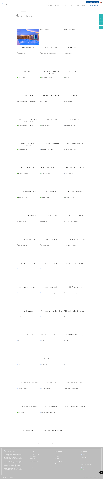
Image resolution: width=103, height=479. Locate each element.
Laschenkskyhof (51, 119)
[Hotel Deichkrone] (28, 37)
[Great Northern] (51, 229)
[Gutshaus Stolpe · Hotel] (28, 157)
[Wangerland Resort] (75, 37)
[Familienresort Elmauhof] (28, 396)
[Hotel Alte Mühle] (51, 372)
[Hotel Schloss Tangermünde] (28, 372)
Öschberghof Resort (51, 263)
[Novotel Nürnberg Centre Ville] (28, 276)
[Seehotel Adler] (28, 348)
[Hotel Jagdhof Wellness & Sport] (51, 157)
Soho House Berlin (51, 287)
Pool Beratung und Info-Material (92, 2)
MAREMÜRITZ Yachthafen (74, 215)
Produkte (50, 5)
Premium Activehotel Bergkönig (51, 311)
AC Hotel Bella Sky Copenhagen (74, 311)
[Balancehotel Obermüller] (75, 133)
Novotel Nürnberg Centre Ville (28, 287)
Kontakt (84, 5)
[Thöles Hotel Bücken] (51, 37)
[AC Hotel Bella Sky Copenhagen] (75, 300)
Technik (65, 5)
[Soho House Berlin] (51, 276)
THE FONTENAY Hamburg (74, 335)
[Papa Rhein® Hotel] (28, 229)
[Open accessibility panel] (101, 472)
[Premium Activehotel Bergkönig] (51, 300)
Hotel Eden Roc (28, 430)
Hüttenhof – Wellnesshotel (75, 167)
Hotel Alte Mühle (51, 383)
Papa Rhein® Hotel (28, 239)
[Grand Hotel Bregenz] (75, 181)
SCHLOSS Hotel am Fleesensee (51, 335)
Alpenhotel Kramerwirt (28, 191)
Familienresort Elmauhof (28, 407)
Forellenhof (75, 95)
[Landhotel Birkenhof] (28, 252)
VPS (71, 5)
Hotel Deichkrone (28, 47)
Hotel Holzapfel (28, 95)
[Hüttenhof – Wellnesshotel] (75, 157)
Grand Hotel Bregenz (75, 191)
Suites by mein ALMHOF (28, 215)
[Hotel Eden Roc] (28, 420)
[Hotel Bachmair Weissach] (75, 372)
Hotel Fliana (75, 359)
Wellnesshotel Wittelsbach (51, 95)
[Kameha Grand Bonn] (28, 324)
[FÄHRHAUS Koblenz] (51, 205)
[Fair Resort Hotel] (75, 108)
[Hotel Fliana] (75, 348)
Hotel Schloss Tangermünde (28, 383)
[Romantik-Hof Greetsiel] (51, 133)
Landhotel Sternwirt (51, 191)
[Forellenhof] (75, 85)
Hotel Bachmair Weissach (74, 383)
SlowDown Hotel (28, 71)
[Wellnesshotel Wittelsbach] (51, 85)
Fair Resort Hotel (74, 119)
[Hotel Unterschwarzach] (51, 348)
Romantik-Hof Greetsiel (51, 143)
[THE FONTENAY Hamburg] (75, 324)
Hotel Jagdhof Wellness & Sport (51, 167)
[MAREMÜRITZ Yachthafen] (75, 205)
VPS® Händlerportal (93, 5)
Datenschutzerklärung (98, 477)
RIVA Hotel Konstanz (51, 407)
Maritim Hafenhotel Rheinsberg (51, 430)
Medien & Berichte (59, 461)
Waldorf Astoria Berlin (74, 287)
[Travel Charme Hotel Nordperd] (75, 396)
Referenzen (57, 5)
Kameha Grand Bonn (28, 335)
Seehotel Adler (28, 359)
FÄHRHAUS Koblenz (51, 215)
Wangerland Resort (74, 47)
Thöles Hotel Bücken (51, 47)
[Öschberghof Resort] (51, 252)
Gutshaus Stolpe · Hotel (28, 167)
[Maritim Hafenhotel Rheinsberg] (51, 420)
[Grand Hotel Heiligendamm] (75, 252)
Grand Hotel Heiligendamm (75, 263)
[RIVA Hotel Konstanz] (51, 396)
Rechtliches (91, 477)
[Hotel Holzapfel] (28, 85)
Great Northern (51, 239)
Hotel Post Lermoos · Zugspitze (74, 239)
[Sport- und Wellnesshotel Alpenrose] (28, 133)
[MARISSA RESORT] (75, 60)
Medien (77, 5)
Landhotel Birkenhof (28, 263)
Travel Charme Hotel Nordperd (74, 407)
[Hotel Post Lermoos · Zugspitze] (75, 229)
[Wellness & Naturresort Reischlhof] (51, 60)
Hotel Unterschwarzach (51, 359)
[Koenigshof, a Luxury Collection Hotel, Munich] (28, 108)
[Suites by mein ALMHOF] (28, 205)
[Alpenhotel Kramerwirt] (28, 181)
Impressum (86, 477)
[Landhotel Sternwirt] (51, 181)
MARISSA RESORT (75, 71)
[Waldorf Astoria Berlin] (75, 276)
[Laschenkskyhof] (51, 108)
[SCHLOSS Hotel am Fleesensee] (51, 324)
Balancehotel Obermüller (74, 143)
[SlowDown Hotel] (28, 60)
